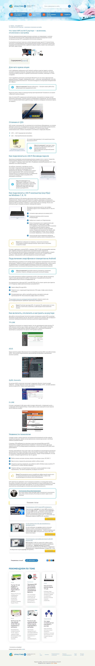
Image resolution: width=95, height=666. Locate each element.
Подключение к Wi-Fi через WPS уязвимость (39, 507)
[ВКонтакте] (47, 560)
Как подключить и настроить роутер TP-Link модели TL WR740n (17, 150)
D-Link (28, 618)
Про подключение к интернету (20, 14)
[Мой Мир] (51, 560)
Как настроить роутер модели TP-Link (48, 587)
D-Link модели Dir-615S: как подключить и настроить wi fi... (38, 524)
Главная (12, 25)
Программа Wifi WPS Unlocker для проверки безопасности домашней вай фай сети (32, 588)
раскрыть (24, 60)
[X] (53, 560)
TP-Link (12, 582)
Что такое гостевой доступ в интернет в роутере (49, 624)
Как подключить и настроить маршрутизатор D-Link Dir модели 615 (47, 177)
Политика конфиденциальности (67, 654)
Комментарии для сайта (17, 649)
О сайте (41, 654)
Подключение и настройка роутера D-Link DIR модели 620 (39, 539)
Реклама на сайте (82, 654)
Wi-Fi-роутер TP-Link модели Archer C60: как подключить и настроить (16, 624)
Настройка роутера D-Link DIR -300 (17, 217)
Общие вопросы (47, 618)
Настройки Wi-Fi (36, 14)
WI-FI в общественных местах (51, 14)
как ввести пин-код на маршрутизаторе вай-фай (24, 299)
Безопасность (30, 581)
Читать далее (50, 519)
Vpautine (20, 6)
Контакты (47, 654)
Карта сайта (75, 654)
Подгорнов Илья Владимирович (30, 491)
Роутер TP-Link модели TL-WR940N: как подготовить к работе (15, 588)
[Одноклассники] (49, 560)
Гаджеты (67, 14)
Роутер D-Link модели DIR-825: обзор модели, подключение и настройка (32, 624)
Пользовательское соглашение (55, 654)
